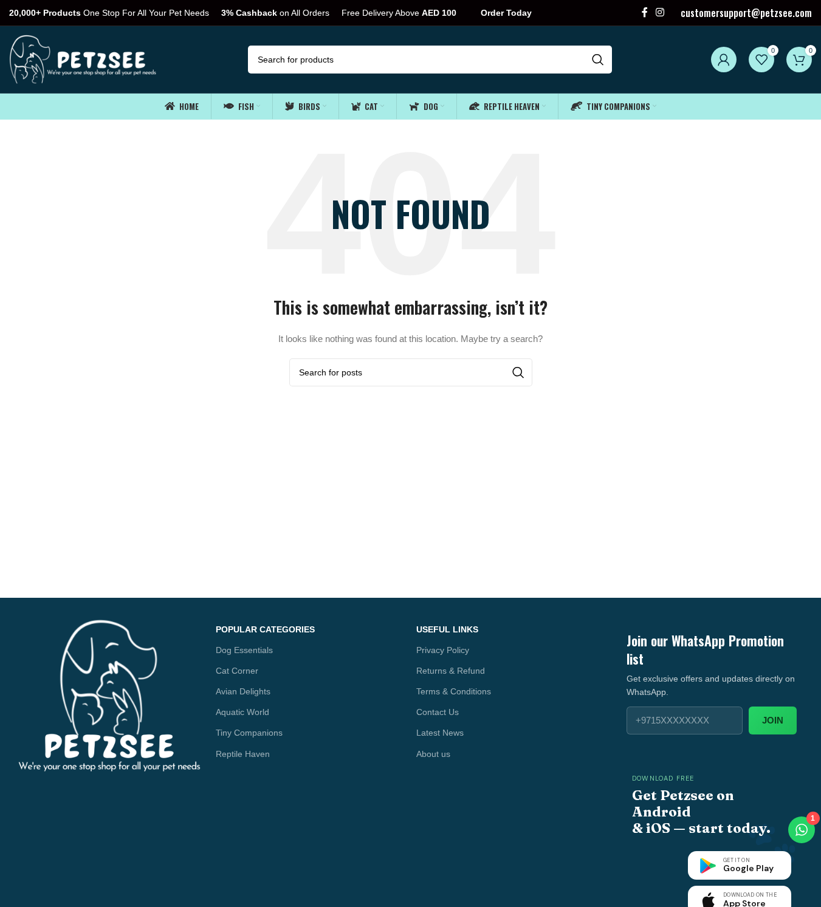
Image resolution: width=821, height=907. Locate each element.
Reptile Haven (243, 754)
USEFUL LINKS (447, 629)
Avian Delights (243, 691)
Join (772, 720)
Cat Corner (237, 671)
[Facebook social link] (644, 12)
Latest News (440, 733)
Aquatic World (242, 712)
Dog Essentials (244, 650)
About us (433, 754)
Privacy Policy (442, 650)
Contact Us (437, 712)
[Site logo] (83, 59)
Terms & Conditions (453, 691)
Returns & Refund (450, 671)
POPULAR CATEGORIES (265, 629)
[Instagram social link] (660, 12)
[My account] (724, 59)
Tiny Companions (249, 733)
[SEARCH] (598, 60)
